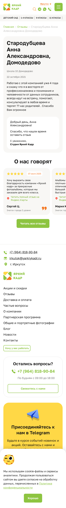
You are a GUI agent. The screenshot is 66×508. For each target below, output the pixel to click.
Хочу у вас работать (17, 348)
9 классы (41, 18)
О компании (12, 311)
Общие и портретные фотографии (28, 323)
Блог (6, 328)
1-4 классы (27, 18)
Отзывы (9, 294)
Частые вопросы (15, 305)
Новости (9, 334)
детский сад (10, 18)
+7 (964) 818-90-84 (23, 252)
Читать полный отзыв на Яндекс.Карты (25, 198)
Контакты (10, 340)
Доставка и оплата (17, 300)
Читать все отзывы (33, 223)
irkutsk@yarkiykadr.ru (25, 258)
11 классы (55, 18)
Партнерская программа (21, 317)
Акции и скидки (15, 288)
